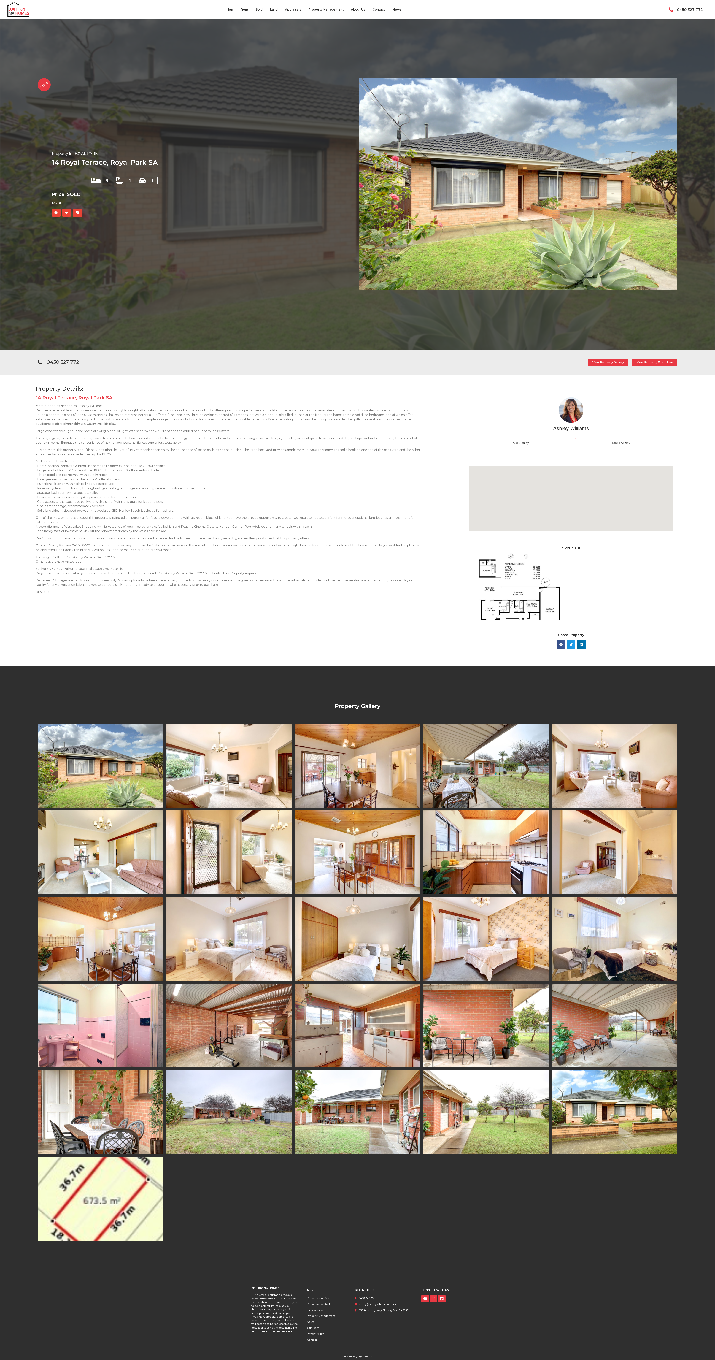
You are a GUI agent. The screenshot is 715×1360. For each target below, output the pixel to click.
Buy (230, 9)
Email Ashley (621, 443)
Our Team (313, 1327)
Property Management (326, 9)
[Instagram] (433, 1298)
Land (274, 9)
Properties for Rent (318, 1303)
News (397, 9)
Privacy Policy (315, 1333)
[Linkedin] (442, 1298)
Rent (244, 9)
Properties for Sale (318, 1297)
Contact (379, 9)
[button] (56, 213)
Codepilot (368, 1356)
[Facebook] (425, 1298)
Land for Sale (315, 1309)
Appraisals (293, 9)
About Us (358, 9)
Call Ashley (521, 443)
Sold (259, 9)
